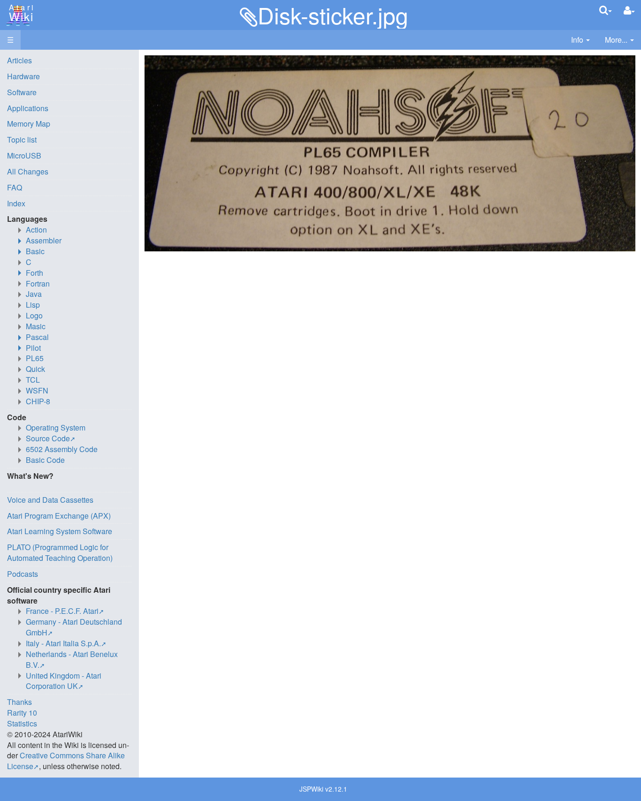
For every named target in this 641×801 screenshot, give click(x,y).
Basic (35, 251)
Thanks (19, 701)
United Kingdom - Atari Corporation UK (63, 681)
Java (34, 293)
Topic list (22, 139)
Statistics (22, 723)
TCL (33, 379)
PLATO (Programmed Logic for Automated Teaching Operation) (60, 552)
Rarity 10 (22, 712)
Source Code (48, 438)
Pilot (33, 347)
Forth (34, 272)
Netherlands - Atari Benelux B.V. (72, 659)
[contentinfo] (580, 40)
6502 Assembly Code (62, 449)
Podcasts (22, 573)
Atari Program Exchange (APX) (59, 515)
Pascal (37, 337)
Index (16, 203)
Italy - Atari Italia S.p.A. (63, 643)
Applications (27, 108)
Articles (19, 60)
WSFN (37, 390)
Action (36, 229)
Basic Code (45, 459)
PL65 (35, 358)
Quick (35, 368)
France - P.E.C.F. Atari (62, 610)
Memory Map (28, 123)
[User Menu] (629, 10)
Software (22, 92)
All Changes (27, 171)
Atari (20, 13)
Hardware (23, 76)
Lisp (33, 304)
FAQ (14, 187)
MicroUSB (24, 155)
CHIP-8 (38, 401)
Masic (36, 326)
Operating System (55, 427)
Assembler (43, 240)
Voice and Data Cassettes (50, 499)
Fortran (38, 283)
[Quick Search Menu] (606, 10)
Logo (34, 315)
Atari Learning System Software (59, 531)
